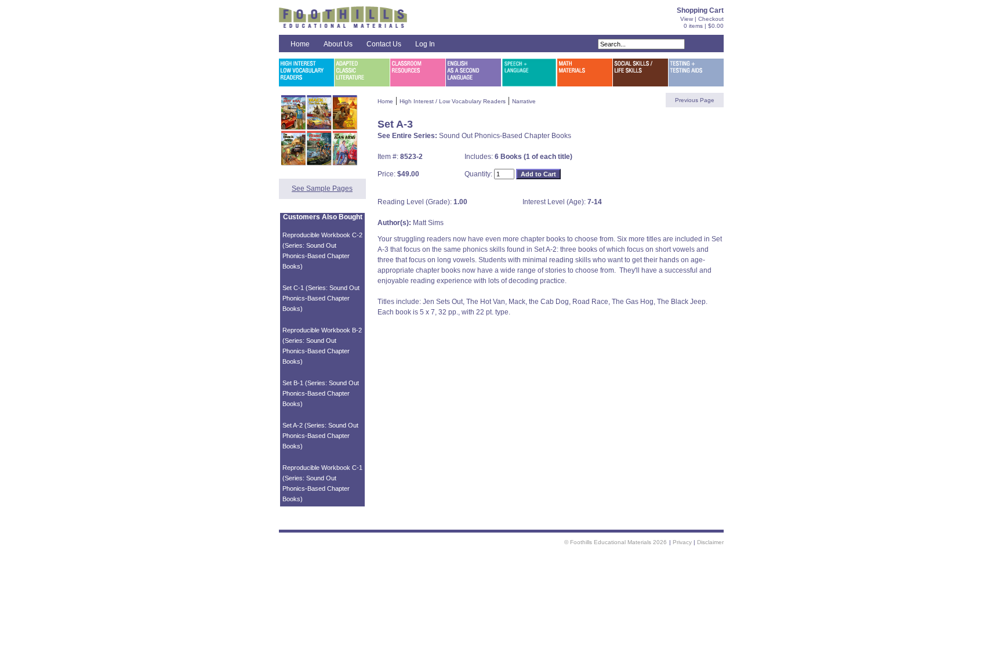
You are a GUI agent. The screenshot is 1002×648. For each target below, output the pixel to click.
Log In (425, 44)
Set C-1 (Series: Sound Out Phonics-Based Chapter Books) (321, 298)
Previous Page (694, 100)
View (686, 19)
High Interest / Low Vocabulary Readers (453, 101)
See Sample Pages (322, 188)
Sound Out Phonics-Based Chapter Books (505, 136)
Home (300, 44)
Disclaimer (710, 542)
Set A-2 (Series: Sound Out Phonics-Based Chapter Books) (320, 436)
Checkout (711, 19)
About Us (338, 44)
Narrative (524, 101)
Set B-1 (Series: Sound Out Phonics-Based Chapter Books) (320, 393)
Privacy (682, 542)
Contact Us (383, 44)
